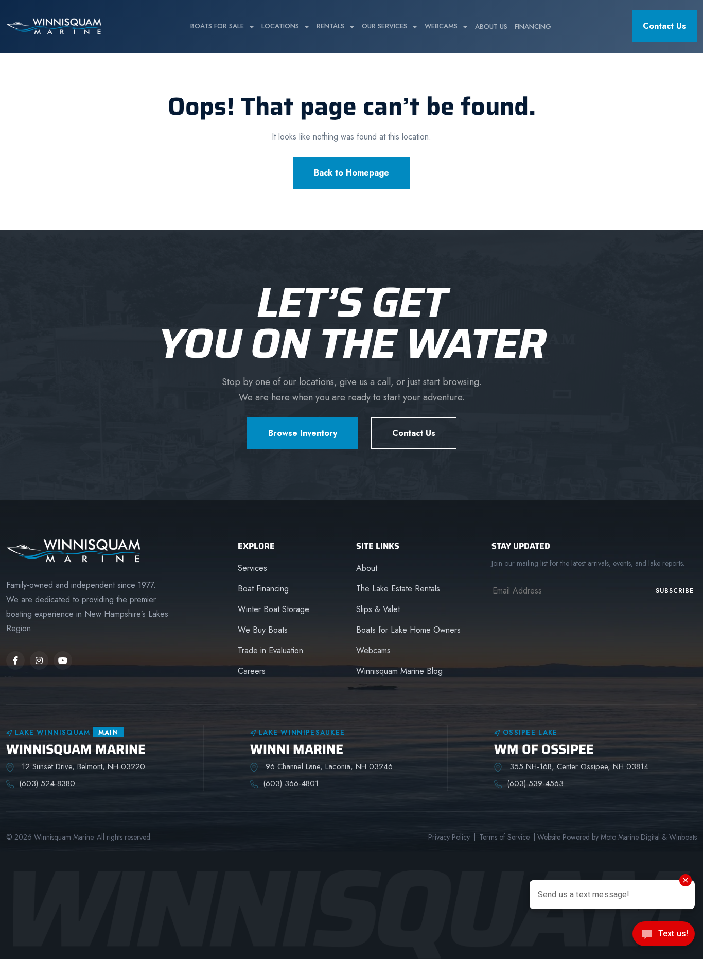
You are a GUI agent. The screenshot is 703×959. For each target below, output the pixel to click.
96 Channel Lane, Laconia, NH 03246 (328, 766)
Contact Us (664, 26)
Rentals (330, 26)
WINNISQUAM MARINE (76, 749)
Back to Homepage (351, 173)
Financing (533, 26)
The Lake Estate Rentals (398, 589)
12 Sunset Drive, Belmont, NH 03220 (82, 766)
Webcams (441, 26)
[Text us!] (663, 937)
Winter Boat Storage (273, 609)
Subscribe (675, 591)
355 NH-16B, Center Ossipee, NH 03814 (577, 766)
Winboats (683, 837)
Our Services (384, 26)
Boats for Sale (217, 26)
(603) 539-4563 (535, 783)
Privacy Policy (449, 837)
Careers (252, 671)
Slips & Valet (378, 609)
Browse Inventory (302, 433)
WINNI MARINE (296, 749)
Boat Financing (263, 589)
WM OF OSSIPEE (544, 749)
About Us (491, 26)
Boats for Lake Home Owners (408, 630)
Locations (280, 26)
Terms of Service (504, 837)
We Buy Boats (263, 630)
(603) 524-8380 (47, 783)
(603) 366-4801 (291, 783)
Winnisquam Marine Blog (399, 671)
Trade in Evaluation (270, 650)
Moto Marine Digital (630, 837)
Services (252, 568)
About (366, 568)
